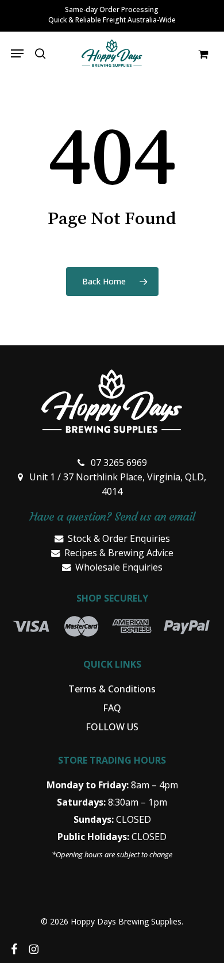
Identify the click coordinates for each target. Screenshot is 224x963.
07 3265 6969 (119, 462)
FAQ (112, 708)
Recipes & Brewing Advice (118, 552)
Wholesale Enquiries (119, 567)
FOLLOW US (112, 727)
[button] (17, 53)
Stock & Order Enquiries (119, 538)
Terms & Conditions (112, 689)
